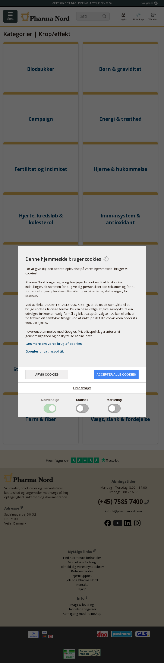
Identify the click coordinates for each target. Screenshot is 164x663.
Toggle (50, 408)
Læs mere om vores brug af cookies (53, 343)
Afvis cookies (47, 374)
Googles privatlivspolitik (44, 351)
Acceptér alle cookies (116, 374)
